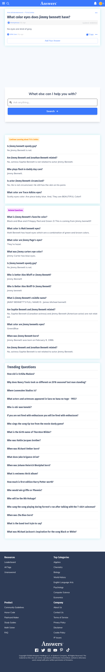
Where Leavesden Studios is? (22, 390)
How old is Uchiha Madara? (21, 373)
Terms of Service (61, 617)
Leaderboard (10, 562)
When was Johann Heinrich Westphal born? (28, 465)
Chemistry (58, 567)
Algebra (57, 562)
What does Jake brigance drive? (23, 456)
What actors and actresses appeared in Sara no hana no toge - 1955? (42, 398)
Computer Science (62, 592)
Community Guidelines (14, 607)
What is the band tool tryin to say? (24, 523)
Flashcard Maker (11, 617)
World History (60, 577)
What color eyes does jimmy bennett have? (38, 17)
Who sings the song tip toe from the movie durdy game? (35, 423)
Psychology (58, 587)
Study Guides (10, 622)
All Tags (7, 567)
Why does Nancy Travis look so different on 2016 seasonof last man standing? (46, 382)
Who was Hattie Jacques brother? (24, 440)
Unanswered (10, 572)
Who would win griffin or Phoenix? (24, 490)
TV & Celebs (29, 12)
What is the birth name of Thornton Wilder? (29, 432)
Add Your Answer (52, 40)
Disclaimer (58, 627)
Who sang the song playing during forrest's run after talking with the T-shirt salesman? (51, 506)
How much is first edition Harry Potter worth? (30, 481)
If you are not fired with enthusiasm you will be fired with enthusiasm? (42, 415)
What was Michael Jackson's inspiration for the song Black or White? (42, 531)
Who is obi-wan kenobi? (19, 407)
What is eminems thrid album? (22, 473)
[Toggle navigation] (3, 3)
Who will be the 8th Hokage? (21, 498)
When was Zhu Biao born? (20, 515)
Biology (57, 572)
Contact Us (58, 612)
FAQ (6, 632)
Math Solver (9, 627)
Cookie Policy (59, 632)
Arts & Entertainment (15, 12)
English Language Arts (63, 582)
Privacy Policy (59, 622)
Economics (58, 597)
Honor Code (9, 612)
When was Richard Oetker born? (23, 448)
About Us (58, 607)
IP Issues (58, 637)
